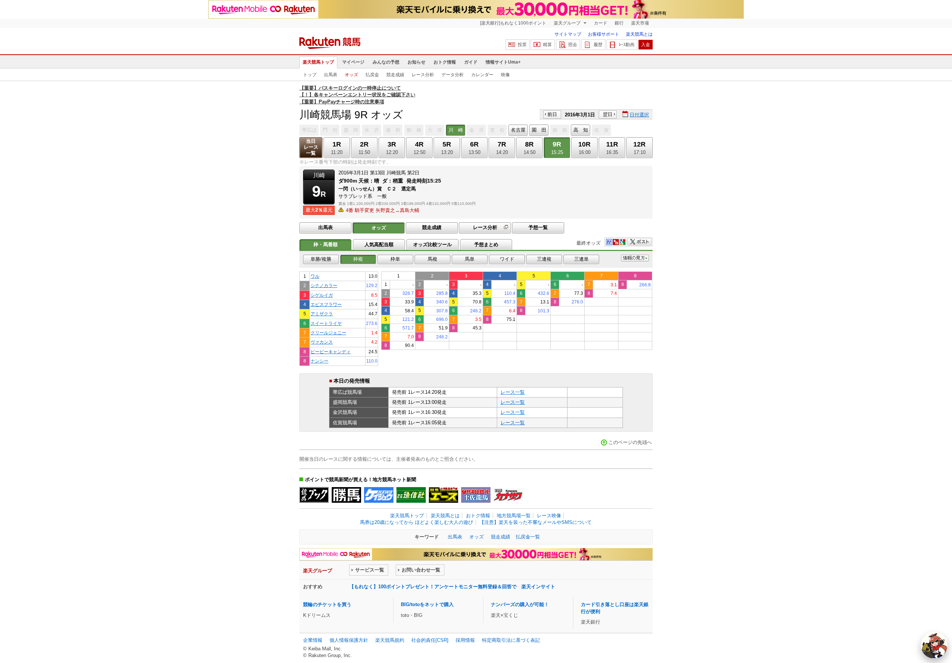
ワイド (507, 259)
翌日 (607, 114)
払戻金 (372, 74)
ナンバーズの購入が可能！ (520, 604)
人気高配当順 (378, 244)
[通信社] (411, 495)
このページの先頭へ (630, 442)
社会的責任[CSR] (429, 640)
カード (600, 23)
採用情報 (465, 640)
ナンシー (319, 360)
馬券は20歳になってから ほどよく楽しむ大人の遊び (416, 522)
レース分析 (423, 74)
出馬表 (330, 74)
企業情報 (312, 640)
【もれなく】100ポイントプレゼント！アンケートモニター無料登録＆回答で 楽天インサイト (452, 586)
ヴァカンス (322, 341)
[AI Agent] (934, 645)
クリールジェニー (328, 332)
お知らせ (416, 62)
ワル (315, 276)
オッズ (351, 74)
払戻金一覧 (528, 537)
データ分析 (452, 74)
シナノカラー (324, 285)
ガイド (470, 62)
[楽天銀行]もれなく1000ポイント (513, 23)
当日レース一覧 (311, 147)
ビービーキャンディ (331, 351)
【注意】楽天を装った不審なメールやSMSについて (535, 522)
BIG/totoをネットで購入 (427, 604)
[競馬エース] (443, 495)
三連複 (544, 259)
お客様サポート (603, 34)
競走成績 (395, 74)
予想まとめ (486, 244)
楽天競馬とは (639, 34)
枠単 (395, 259)
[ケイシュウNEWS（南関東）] (378, 495)
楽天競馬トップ (318, 62)
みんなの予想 (386, 62)
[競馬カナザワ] (508, 495)
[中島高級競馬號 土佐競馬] (476, 495)
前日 (552, 114)
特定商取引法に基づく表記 (511, 640)
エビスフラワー (326, 304)
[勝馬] (346, 495)
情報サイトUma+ (503, 62)
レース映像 (549, 515)
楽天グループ (568, 23)
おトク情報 (445, 62)
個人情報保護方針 (348, 640)
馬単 (470, 259)
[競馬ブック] (314, 495)
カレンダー (482, 74)
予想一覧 (538, 227)
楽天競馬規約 (389, 640)
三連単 (581, 259)
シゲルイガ (322, 295)
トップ (309, 74)
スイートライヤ (326, 323)
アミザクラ (322, 313)
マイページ (353, 62)
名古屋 (518, 130)
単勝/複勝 (321, 259)
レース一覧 (513, 392)
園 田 (539, 130)
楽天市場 (640, 23)
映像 (505, 74)
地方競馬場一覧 (514, 515)
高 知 (580, 130)
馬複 (432, 259)
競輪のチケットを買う (327, 604)
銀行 (619, 23)
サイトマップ (567, 34)
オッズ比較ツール (432, 244)
